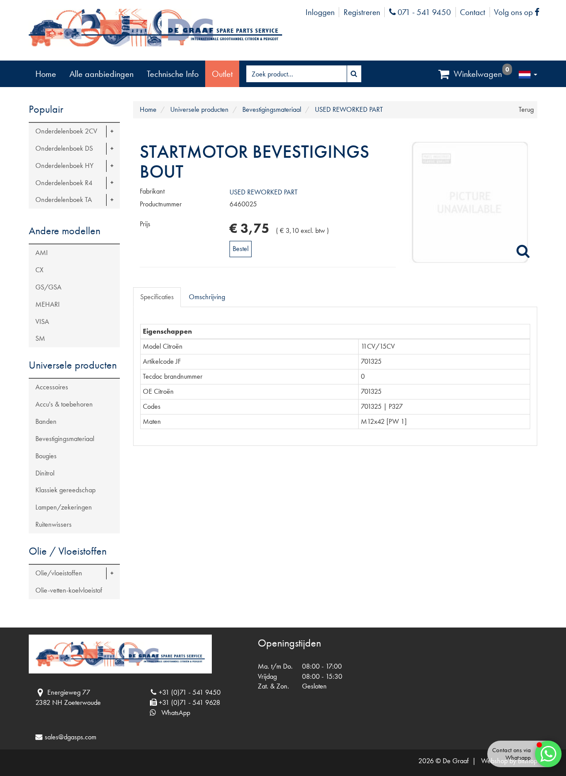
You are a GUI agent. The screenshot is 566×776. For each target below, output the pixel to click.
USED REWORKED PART (263, 192)
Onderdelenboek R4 (63, 182)
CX (39, 269)
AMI (41, 252)
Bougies (46, 455)
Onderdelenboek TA (63, 199)
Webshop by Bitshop (509, 760)
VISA (42, 321)
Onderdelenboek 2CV (66, 131)
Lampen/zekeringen (63, 507)
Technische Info (173, 74)
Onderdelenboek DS (64, 148)
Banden (46, 421)
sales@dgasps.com (70, 737)
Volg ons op (519, 12)
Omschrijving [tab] (207, 296)
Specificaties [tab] (157, 296)
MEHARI (47, 304)
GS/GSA (48, 287)
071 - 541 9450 (423, 12)
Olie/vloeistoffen (58, 573)
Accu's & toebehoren (64, 404)
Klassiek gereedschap (65, 490)
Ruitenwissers (53, 524)
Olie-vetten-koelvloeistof (68, 590)
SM (40, 338)
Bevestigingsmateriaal (64, 438)
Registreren (362, 12)
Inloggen (320, 12)
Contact (472, 12)
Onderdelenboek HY (64, 165)
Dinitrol (44, 473)
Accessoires (51, 387)
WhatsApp (173, 712)
